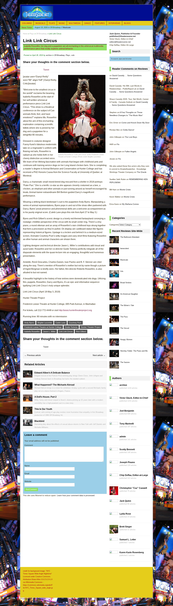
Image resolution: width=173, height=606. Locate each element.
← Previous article (32, 355)
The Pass (124, 317)
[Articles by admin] (113, 442)
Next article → (99, 355)
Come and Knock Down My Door (135, 123)
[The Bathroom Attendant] (114, 242)
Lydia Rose (125, 514)
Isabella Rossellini (32, 331)
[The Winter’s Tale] (114, 310)
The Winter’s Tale (127, 305)
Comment (28, 445)
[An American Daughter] (114, 299)
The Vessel (124, 328)
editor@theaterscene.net (120, 42)
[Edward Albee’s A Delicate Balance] (27, 376)
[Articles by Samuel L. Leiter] (113, 545)
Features (100, 23)
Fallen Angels (130, 151)
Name (27, 466)
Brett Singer (125, 527)
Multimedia (74, 23)
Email (26, 473)
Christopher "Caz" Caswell (133, 488)
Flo (118, 144)
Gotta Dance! (128, 130)
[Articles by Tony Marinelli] (113, 429)
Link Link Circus (66, 331)
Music (62, 23)
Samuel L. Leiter (127, 539)
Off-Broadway (59, 55)
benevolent (124, 248)
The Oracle (141, 172)
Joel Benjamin (126, 411)
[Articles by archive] (113, 390)
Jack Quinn (125, 501)
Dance (87, 23)
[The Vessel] (114, 333)
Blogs (127, 23)
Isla (121, 271)
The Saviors (125, 362)
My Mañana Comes (130, 204)
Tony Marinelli (126, 424)
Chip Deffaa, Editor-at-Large (133, 475)
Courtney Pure (75, 323)
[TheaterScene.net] (86, 13)
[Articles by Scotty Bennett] (113, 455)
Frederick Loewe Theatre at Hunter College (42, 327)
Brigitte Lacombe (45, 323)
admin (122, 436)
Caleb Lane (60, 323)
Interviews (114, 23)
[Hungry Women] (114, 344)
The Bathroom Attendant (129, 237)
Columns (27, 23)
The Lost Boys (131, 137)
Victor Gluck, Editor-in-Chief (133, 398)
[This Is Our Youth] (27, 412)
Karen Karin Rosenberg (131, 552)
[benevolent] (114, 253)
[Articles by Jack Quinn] (113, 506)
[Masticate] (114, 264)
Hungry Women (126, 340)
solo (72, 55)
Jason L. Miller (49, 331)
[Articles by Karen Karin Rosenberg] (113, 558)
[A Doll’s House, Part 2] (27, 400)
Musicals (40, 23)
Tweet (46, 70)
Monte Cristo (125, 189)
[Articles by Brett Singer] (113, 532)
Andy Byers (29, 323)
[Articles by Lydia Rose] (113, 519)
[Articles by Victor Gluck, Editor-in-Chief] (113, 403)
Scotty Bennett (127, 449)
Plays (52, 23)
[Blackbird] (27, 424)
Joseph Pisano (127, 462)
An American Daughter (129, 294)
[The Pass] (114, 321)
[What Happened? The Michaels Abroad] (27, 388)
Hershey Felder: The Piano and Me (134, 351)
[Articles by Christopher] (113, 493)
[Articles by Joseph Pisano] (113, 468)
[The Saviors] (114, 367)
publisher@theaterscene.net (122, 36)
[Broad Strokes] (114, 287)
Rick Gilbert (81, 331)
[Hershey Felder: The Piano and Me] (114, 355)
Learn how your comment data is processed (75, 495)
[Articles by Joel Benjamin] (113, 416)
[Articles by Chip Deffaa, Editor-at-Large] (113, 480)
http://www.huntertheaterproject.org (75, 310)
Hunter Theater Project (91, 327)
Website (27, 481)
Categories (114, 225)
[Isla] (114, 276)
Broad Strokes (126, 283)
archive (49, 55)
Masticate (53, 27)
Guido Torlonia (71, 327)
